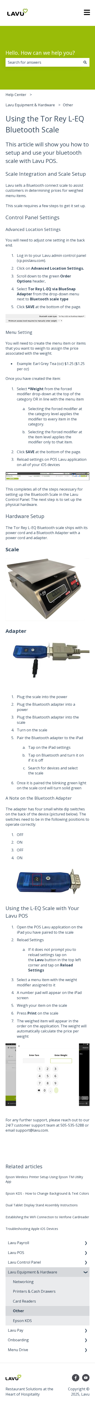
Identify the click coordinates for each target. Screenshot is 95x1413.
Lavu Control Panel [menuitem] (24, 1262)
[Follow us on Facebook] (75, 1377)
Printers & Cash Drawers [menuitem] (34, 1291)
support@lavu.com (32, 1130)
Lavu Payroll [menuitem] (18, 1242)
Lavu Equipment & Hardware (30, 104)
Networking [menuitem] (23, 1281)
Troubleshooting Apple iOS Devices (32, 1228)
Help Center (16, 94)
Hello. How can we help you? (40, 52)
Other (68, 104)
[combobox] (43, 62)
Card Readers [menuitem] (24, 1301)
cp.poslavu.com (31, 260)
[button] (85, 1243)
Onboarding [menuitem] (18, 1339)
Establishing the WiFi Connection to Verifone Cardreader (47, 1217)
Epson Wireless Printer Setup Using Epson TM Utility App (44, 1179)
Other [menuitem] (18, 1310)
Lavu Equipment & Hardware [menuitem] (32, 1272)
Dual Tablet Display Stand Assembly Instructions (42, 1205)
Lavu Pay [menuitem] (15, 1330)
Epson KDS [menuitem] (22, 1320)
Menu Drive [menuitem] (18, 1349)
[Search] (85, 62)
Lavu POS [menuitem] (16, 1252)
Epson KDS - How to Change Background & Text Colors (47, 1193)
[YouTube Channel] (85, 1377)
